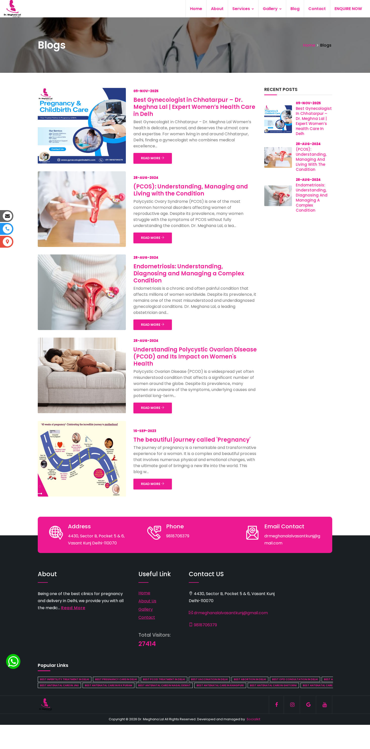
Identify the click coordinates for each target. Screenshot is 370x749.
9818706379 (205, 625)
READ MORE (151, 158)
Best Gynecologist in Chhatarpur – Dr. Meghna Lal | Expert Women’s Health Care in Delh (194, 107)
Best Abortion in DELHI (250, 679)
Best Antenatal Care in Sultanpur (327, 685)
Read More (73, 608)
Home (196, 9)
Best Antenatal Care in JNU (59, 685)
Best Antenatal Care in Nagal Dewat (164, 685)
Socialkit (253, 719)
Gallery (271, 9)
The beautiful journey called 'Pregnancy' (191, 440)
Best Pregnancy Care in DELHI (116, 679)
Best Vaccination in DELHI (209, 679)
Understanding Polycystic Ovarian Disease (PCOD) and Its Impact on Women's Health (195, 357)
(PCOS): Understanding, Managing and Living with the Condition (190, 190)
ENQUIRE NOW (348, 9)
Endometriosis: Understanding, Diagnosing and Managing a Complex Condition (188, 273)
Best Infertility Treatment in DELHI (64, 679)
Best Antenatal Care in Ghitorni (273, 685)
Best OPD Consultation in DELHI (295, 679)
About (217, 9)
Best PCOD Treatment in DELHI (164, 679)
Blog (295, 9)
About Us (147, 601)
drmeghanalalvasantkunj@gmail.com (230, 613)
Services (241, 9)
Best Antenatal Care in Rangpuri (220, 685)
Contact (317, 9)
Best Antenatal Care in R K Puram (108, 685)
